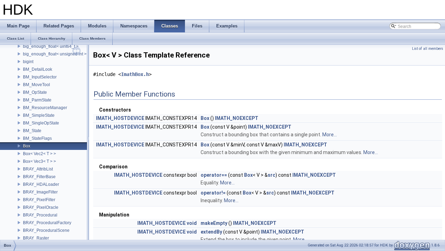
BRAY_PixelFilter (39, 199)
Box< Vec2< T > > (39, 153)
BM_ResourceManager (45, 107)
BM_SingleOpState (41, 123)
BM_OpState (35, 92)
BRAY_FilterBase (39, 176)
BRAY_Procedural (40, 215)
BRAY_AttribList (38, 169)
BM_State (32, 130)
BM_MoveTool (36, 84)
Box (26, 146)
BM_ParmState (37, 100)
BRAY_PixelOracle (40, 207)
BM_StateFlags (37, 138)
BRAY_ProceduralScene (46, 230)
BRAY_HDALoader (41, 184)
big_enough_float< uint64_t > (51, 46)
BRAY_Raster (36, 238)
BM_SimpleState (39, 115)
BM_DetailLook (37, 69)
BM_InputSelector (40, 77)
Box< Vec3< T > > (39, 161)
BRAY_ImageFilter (40, 192)
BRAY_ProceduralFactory (47, 222)
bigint (28, 61)
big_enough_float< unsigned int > (55, 54)
